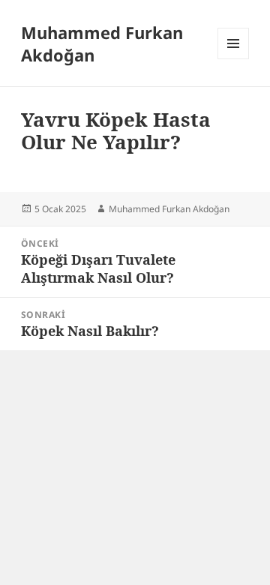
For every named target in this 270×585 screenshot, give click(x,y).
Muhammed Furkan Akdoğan (102, 43)
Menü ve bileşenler (233, 58)
